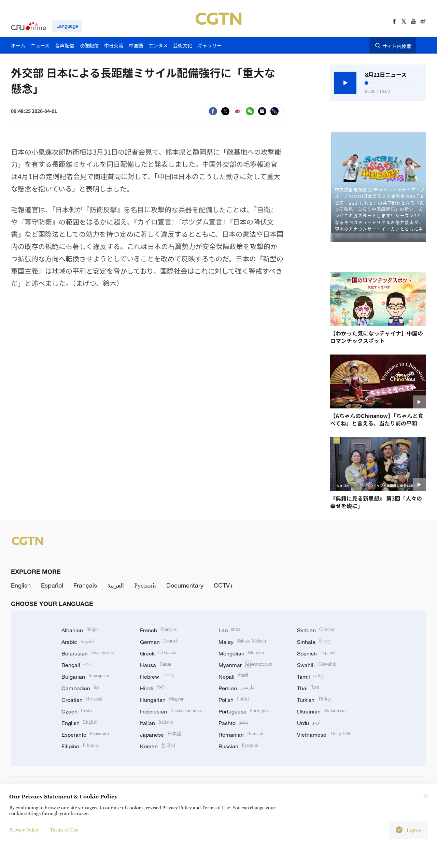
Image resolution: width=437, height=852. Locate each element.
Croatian (81, 699)
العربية (115, 585)
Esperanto (85, 734)
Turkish (314, 699)
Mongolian (241, 653)
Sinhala (314, 641)
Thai (308, 688)
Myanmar (245, 665)
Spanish (316, 653)
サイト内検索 (396, 46)
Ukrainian (322, 711)
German (159, 641)
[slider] (366, 83)
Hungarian (162, 699)
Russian (238, 746)
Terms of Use (64, 830)
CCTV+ (224, 585)
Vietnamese (323, 734)
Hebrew (157, 676)
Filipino (79, 746)
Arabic (77, 641)
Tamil (310, 676)
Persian (236, 688)
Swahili (317, 665)
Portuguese (243, 711)
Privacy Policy (24, 830)
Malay (242, 641)
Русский (145, 585)
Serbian (316, 630)
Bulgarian (85, 676)
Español (52, 585)
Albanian (79, 630)
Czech (77, 711)
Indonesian (171, 711)
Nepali (233, 676)
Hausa (155, 665)
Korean (157, 746)
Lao (229, 630)
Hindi (152, 688)
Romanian (240, 734)
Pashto (233, 723)
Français (85, 585)
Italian (156, 723)
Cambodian (80, 688)
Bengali (76, 665)
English (21, 585)
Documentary (184, 585)
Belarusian (87, 653)
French (158, 630)
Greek (158, 653)
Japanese (161, 734)
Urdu (309, 723)
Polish (233, 699)
